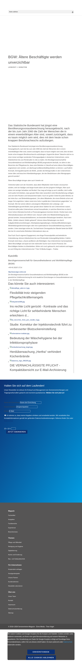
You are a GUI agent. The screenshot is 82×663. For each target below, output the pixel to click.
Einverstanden (41, 652)
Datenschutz (8, 421)
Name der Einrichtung (12, 402)
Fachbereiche (12, 523)
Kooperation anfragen (15, 569)
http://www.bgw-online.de (17, 272)
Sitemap (10, 613)
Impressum (11, 604)
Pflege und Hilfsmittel (15, 542)
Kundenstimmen (13, 581)
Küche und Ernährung (15, 554)
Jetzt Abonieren (17, 432)
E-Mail (6, 411)
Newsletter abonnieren (15, 586)
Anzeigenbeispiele (14, 573)
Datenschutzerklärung (15, 609)
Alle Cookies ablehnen (41, 657)
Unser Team (12, 596)
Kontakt (10, 600)
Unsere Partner (13, 577)
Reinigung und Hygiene (15, 546)
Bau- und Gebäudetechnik (16, 559)
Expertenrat (12, 528)
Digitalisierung (12, 550)
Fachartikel (11, 515)
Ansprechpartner (10, 407)
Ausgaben (11, 519)
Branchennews (13, 532)
